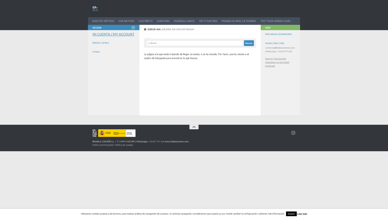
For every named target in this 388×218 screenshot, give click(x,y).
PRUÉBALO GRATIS (184, 21)
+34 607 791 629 (156, 141)
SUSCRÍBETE (146, 21)
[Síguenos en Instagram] (133, 27)
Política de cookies (124, 145)
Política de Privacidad (102, 145)
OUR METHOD (126, 21)
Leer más (302, 213)
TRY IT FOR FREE (208, 21)
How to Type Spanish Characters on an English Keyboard (277, 62)
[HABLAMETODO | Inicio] (95, 8)
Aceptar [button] (291, 214)
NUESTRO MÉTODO (103, 21)
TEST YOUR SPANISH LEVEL (276, 21)
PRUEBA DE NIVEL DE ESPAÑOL (239, 21)
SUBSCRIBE (163, 21)
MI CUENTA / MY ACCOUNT (113, 34)
